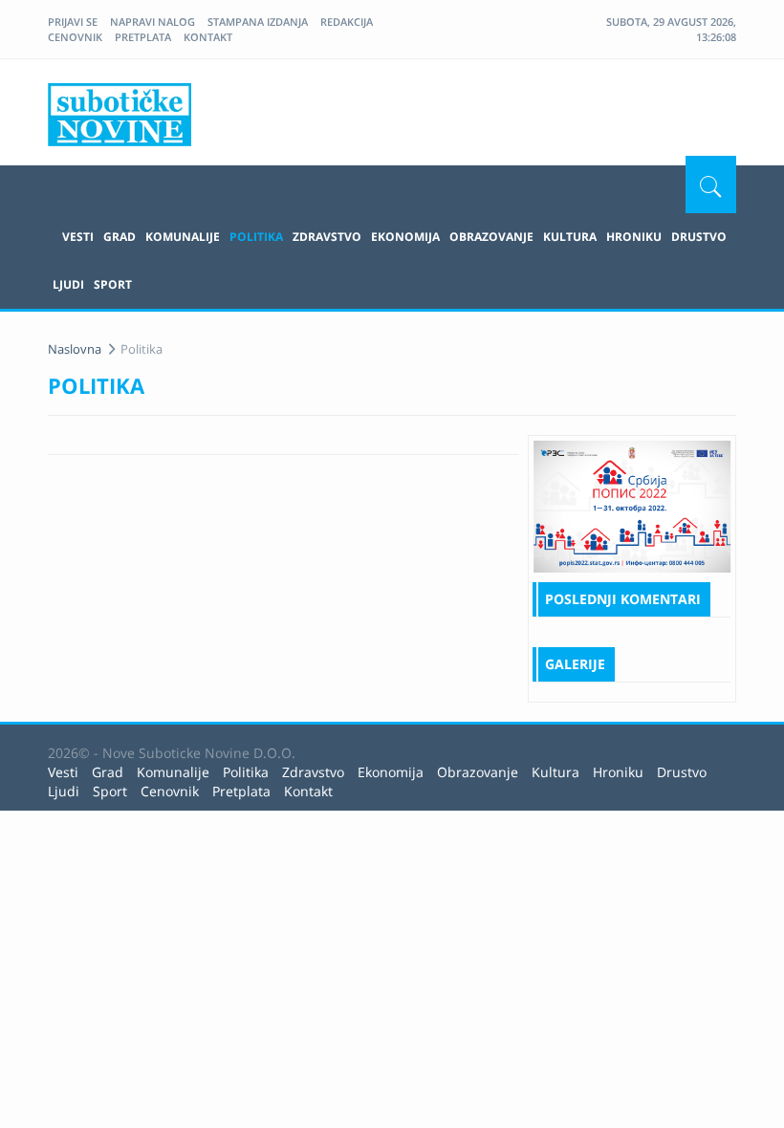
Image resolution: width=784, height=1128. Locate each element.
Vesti (78, 236)
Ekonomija (405, 236)
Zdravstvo (327, 236)
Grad (119, 236)
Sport (113, 284)
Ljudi (68, 284)
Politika (256, 236)
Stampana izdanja (257, 21)
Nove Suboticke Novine (119, 114)
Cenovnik (75, 37)
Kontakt (208, 37)
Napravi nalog (152, 21)
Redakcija (346, 21)
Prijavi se (73, 21)
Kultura (570, 236)
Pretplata (143, 37)
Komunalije (182, 236)
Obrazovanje (491, 236)
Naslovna (74, 349)
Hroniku (634, 236)
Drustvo (699, 236)
